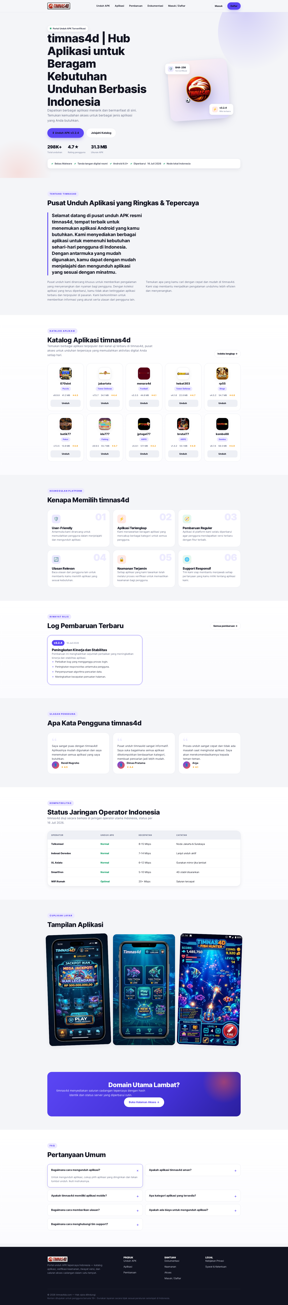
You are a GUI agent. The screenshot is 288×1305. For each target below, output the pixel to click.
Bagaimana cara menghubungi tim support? (79, 1224)
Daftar (234, 5)
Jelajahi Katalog (101, 132)
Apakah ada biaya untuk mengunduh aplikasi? (178, 1210)
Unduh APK (103, 5)
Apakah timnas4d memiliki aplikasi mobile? (79, 1195)
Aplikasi (119, 5)
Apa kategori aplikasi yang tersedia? (172, 1195)
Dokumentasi (155, 5)
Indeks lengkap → (228, 353)
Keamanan (170, 1266)
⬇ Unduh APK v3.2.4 (65, 132)
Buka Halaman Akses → (144, 1102)
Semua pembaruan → (225, 625)
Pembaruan (135, 5)
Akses (168, 1272)
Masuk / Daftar (176, 5)
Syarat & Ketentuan (215, 1266)
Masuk (218, 5)
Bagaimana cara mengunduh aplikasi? (75, 1170)
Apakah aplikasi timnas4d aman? (170, 1170)
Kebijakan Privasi (214, 1260)
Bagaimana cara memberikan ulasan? (75, 1210)
